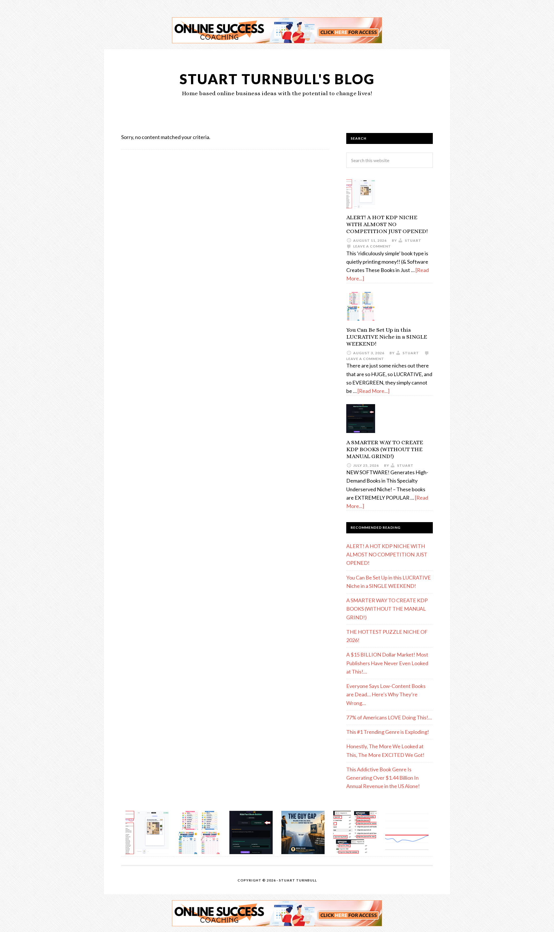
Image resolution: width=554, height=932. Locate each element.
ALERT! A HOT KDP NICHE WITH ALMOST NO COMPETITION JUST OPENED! (387, 224)
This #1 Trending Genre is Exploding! (387, 732)
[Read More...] (374, 391)
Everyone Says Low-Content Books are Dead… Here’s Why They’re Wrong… (386, 694)
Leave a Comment (372, 246)
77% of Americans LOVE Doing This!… (389, 717)
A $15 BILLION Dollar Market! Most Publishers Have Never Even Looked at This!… (387, 663)
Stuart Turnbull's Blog (277, 79)
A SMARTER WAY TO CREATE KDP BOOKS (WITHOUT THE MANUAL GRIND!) (384, 449)
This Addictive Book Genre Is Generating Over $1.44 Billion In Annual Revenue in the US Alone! (383, 778)
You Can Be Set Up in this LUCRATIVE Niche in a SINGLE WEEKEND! (386, 337)
